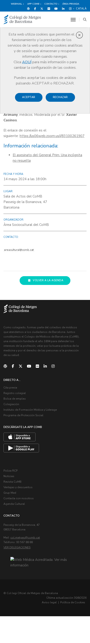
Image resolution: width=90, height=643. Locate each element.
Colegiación (11, 404)
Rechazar (60, 97)
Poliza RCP (10, 471)
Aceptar (28, 97)
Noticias (8, 476)
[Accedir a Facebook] (35, 8)
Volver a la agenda (48, 280)
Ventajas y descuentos (18, 487)
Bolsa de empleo (14, 399)
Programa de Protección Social (23, 415)
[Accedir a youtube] (56, 8)
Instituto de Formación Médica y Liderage (30, 410)
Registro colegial (14, 393)
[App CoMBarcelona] (19, 437)
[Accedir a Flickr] (49, 8)
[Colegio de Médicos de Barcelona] (22, 20)
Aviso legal (49, 602)
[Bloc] (28, 8)
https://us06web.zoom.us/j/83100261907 (52, 136)
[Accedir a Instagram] (69, 8)
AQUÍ (26, 62)
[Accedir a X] (42, 8)
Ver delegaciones (16, 547)
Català (81, 8)
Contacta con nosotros (18, 498)
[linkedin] (45, 366)
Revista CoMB (12, 482)
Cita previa (10, 387)
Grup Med (9, 493)
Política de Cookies (72, 602)
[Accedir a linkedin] (63, 8)
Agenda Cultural (14, 504)
